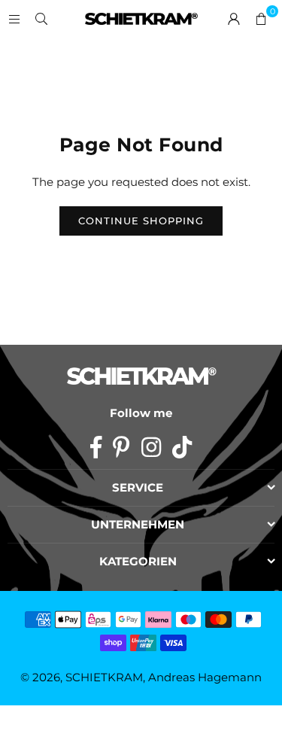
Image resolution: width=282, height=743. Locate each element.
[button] (260, 18)
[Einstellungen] (233, 18)
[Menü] (14, 18)
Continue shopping (141, 221)
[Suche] (41, 18)
